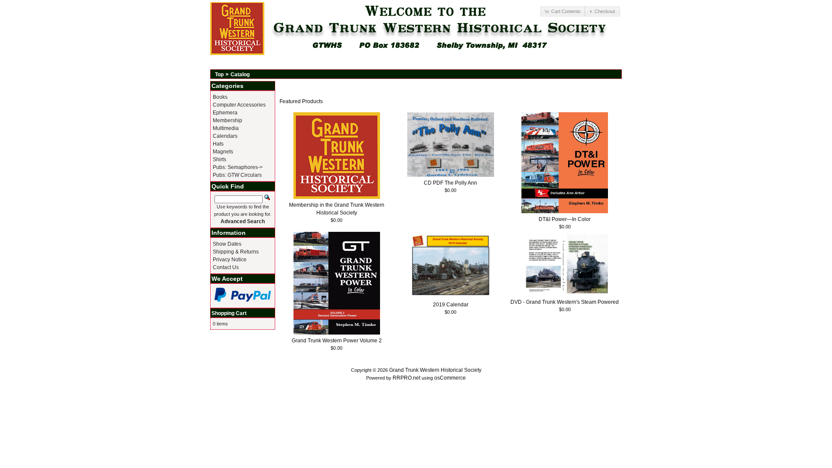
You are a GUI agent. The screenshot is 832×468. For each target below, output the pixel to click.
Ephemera (225, 113)
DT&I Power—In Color (565, 219)
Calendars (225, 136)
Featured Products (301, 101)
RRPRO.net (406, 378)
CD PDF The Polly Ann (450, 183)
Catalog (240, 75)
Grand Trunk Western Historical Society (435, 370)
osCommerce (450, 378)
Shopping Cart (229, 313)
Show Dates (227, 244)
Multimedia (226, 128)
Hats (218, 144)
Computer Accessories (239, 105)
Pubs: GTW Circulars (237, 175)
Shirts (219, 159)
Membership (227, 120)
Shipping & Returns (236, 252)
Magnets (223, 152)
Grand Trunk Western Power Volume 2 (337, 341)
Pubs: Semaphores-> (238, 167)
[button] (562, 11)
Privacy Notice (230, 260)
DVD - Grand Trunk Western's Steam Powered (564, 302)
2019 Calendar (450, 305)
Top (219, 75)
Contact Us (226, 267)
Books (220, 97)
